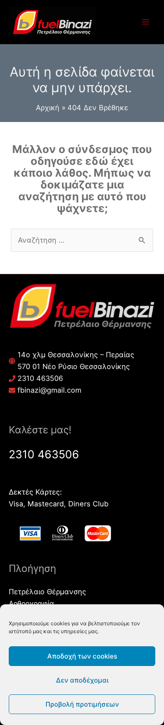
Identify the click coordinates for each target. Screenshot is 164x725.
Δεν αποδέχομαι (82, 680)
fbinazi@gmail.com (49, 390)
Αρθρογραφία (31, 603)
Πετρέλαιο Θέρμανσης (47, 591)
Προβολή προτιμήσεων (82, 704)
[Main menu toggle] (145, 22)
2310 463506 (40, 378)
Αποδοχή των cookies (82, 656)
